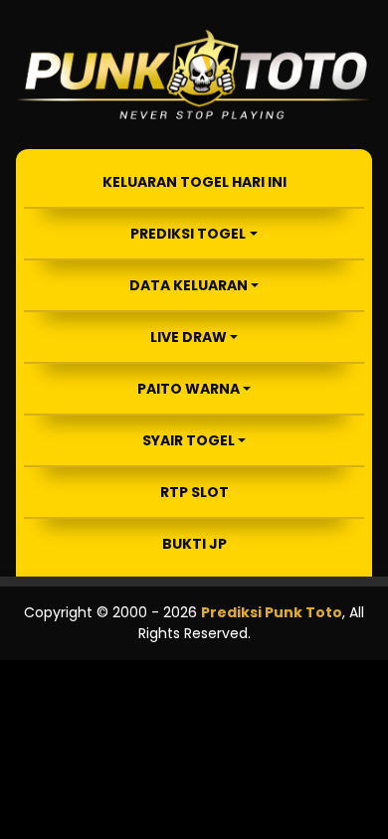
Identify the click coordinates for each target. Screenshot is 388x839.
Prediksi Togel (188, 234)
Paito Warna (188, 389)
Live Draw (188, 337)
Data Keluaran (188, 285)
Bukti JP (194, 544)
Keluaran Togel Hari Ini (194, 182)
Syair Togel (188, 440)
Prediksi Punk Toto (271, 612)
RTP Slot (194, 492)
